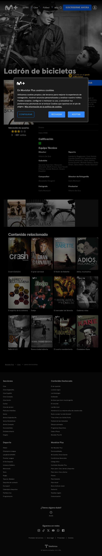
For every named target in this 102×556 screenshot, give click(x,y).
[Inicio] (11, 7)
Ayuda (51, 516)
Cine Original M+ (8, 390)
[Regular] (18, 131)
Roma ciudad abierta (39, 349)
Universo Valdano (9, 465)
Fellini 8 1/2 (12, 349)
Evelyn (33, 310)
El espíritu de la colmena (18, 310)
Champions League (9, 451)
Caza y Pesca (55, 431)
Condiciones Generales (59, 458)
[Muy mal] (12, 131)
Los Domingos (55, 393)
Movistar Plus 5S (56, 435)
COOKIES (70, 538)
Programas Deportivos (58, 428)
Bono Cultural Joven (58, 486)
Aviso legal (50, 538)
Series (25, 7)
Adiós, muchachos (84, 272)
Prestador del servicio (36, 538)
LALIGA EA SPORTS (9, 455)
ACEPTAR (76, 114)
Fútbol (46, 7)
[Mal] (15, 131)
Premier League (8, 458)
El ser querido (55, 386)
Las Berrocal (55, 407)
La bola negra (55, 390)
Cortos (5, 404)
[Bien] (21, 131)
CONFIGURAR (25, 114)
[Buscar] (61, 7)
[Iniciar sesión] (95, 7)
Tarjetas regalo (56, 493)
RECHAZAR (56, 114)
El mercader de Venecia (63, 310)
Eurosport (6, 486)
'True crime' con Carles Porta (61, 417)
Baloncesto (6, 468)
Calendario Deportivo (10, 489)
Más (56, 7)
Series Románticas (9, 421)
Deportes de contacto (10, 482)
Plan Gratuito (55, 479)
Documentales (8, 428)
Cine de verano (8, 407)
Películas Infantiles (9, 410)
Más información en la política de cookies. (43, 107)
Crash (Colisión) (14, 272)
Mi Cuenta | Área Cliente (59, 455)
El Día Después (8, 462)
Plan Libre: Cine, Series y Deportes (62, 468)
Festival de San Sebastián (59, 421)
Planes (53, 475)
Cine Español (7, 393)
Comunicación (56, 496)
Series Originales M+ (10, 417)
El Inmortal (54, 404)
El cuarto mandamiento (63, 349)
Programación (8, 496)
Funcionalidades (56, 451)
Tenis (4, 472)
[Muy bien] (24, 131)
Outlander (54, 397)
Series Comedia (8, 424)
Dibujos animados (57, 424)
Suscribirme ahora (77, 7)
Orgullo (5, 435)
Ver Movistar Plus (56, 448)
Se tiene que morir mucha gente (62, 400)
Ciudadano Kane (83, 349)
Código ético (55, 462)
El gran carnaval (37, 272)
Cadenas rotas (82, 310)
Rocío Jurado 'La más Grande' (61, 414)
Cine (35, 7)
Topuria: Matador (9, 479)
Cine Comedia (8, 397)
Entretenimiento (8, 431)
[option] (16, 213)
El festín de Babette (61, 272)
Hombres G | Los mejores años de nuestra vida (66, 410)
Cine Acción (7, 400)
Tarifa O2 (54, 489)
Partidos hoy (7, 493)
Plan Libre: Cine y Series (59, 472)
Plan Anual (54, 482)
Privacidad (60, 538)
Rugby (5, 475)
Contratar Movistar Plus (59, 465)
